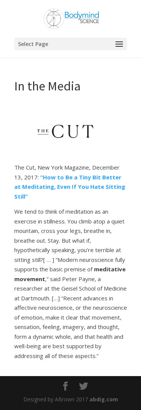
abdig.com (103, 399)
